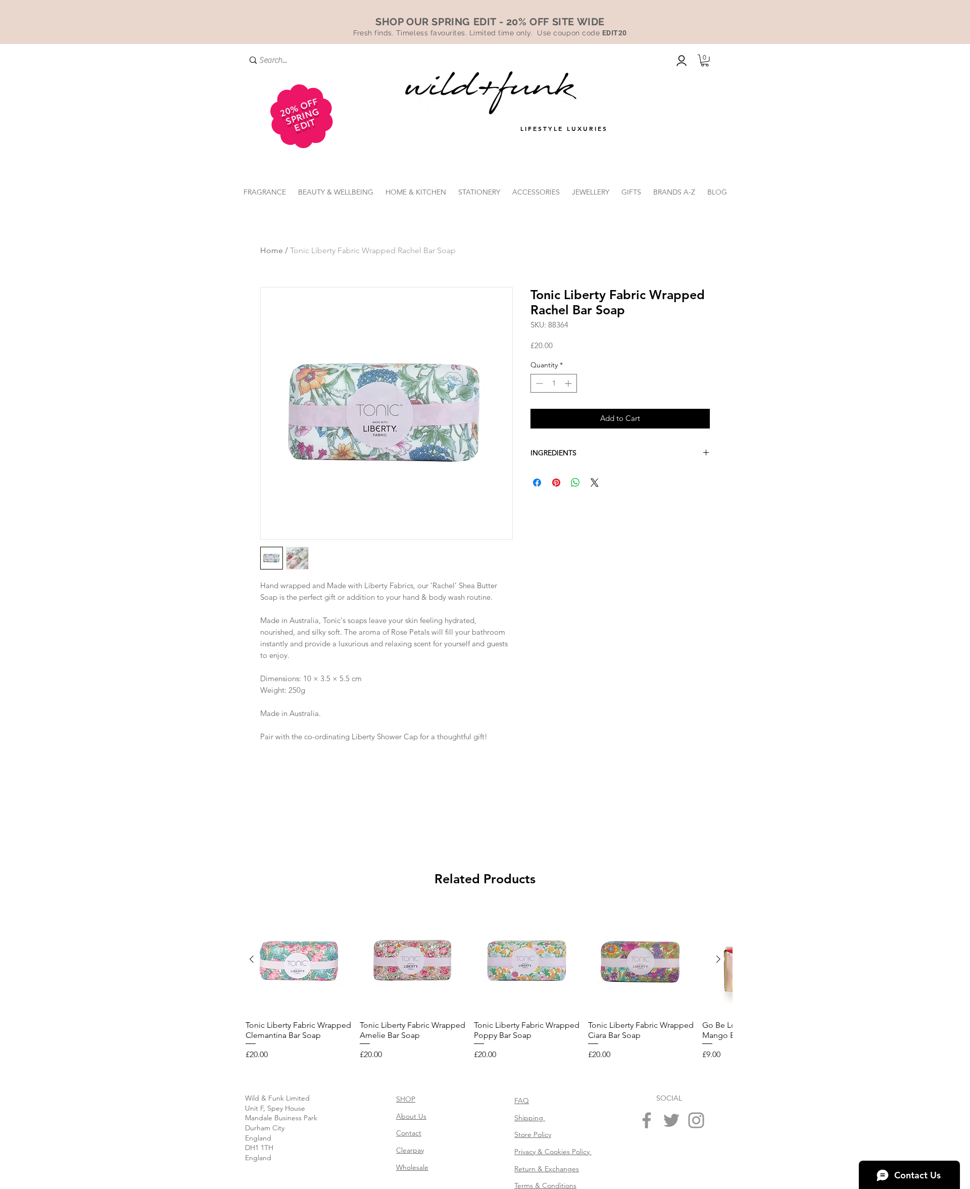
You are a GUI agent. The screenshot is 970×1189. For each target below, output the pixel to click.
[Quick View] (299, 960)
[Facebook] (646, 1120)
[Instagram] (696, 1120)
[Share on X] (595, 499)
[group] (485, 984)
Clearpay (410, 1150)
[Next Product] (718, 959)
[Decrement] (538, 399)
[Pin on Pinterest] (556, 499)
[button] (705, 61)
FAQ (521, 1100)
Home (271, 250)
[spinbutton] (554, 399)
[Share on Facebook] (537, 499)
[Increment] (569, 399)
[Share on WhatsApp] (575, 499)
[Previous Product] (252, 959)
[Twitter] (671, 1120)
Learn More (680, 361)
